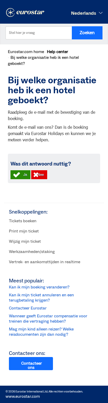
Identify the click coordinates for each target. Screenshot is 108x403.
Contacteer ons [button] (31, 365)
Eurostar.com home (26, 51)
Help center (57, 51)
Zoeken (87, 33)
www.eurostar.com (23, 396)
